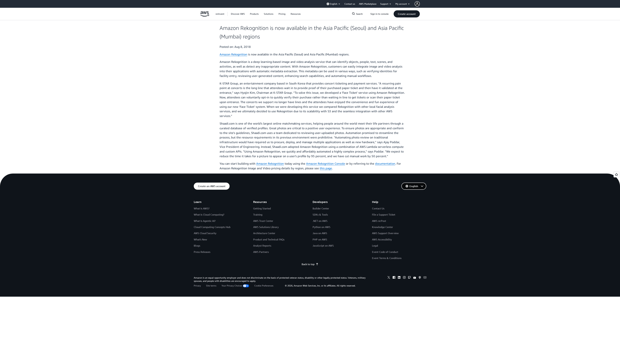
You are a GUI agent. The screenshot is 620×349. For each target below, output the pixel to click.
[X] (389, 278)
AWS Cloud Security (205, 233)
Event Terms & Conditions (387, 258)
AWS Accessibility (382, 239)
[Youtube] (414, 278)
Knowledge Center (382, 227)
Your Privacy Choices (232, 285)
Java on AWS (320, 233)
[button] (237, 14)
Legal (375, 245)
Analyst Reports (262, 245)
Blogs (197, 245)
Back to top (308, 264)
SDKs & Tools (320, 214)
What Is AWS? (201, 208)
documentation (385, 163)
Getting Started (262, 208)
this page (326, 168)
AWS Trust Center (263, 220)
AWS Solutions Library (266, 227)
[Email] (425, 278)
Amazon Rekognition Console (325, 163)
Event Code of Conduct (385, 252)
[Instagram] (404, 278)
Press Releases (202, 252)
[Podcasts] (419, 278)
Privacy (197, 285)
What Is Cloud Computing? (209, 214)
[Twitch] (409, 278)
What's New (200, 239)
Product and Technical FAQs (268, 239)
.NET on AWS (320, 220)
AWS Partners (261, 252)
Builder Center (321, 208)
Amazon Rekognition (233, 54)
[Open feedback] (616, 174)
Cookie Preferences (263, 285)
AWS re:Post (379, 220)
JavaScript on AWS (323, 245)
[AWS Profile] (417, 3)
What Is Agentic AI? (205, 220)
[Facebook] (394, 278)
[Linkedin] (399, 278)
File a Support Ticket (383, 214)
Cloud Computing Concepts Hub (212, 227)
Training (257, 214)
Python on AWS (321, 227)
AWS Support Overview (385, 233)
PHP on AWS (320, 239)
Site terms (211, 285)
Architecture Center (264, 233)
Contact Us (378, 208)
